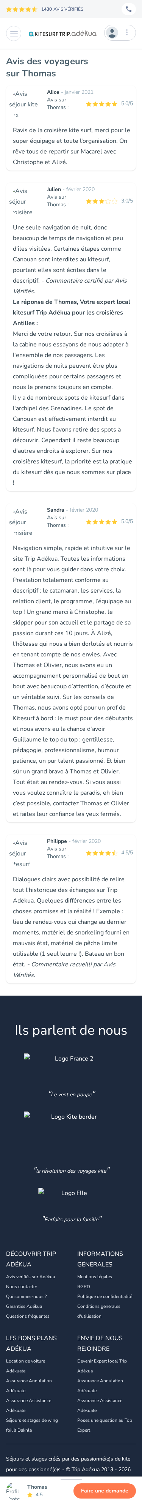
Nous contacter (21, 1287)
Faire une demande (104, 1490)
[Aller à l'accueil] (62, 33)
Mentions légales (94, 1277)
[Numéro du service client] (129, 9)
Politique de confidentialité (104, 1296)
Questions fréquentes (28, 1316)
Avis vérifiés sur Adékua (30, 1277)
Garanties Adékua (24, 1306)
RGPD (83, 1287)
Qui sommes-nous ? (26, 1296)
